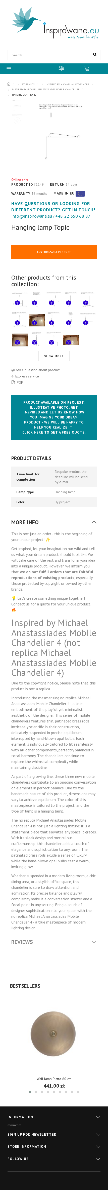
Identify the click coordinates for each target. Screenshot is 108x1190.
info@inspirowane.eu (32, 216)
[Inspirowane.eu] (54, 23)
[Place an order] (89, 68)
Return (57, 184)
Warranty (20, 193)
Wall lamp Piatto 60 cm (54, 1079)
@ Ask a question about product (35, 370)
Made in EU (64, 193)
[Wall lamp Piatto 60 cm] (54, 1034)
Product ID (22, 184)
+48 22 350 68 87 (72, 216)
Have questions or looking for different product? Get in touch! (53, 207)
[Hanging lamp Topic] (17, 105)
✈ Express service (25, 376)
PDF (20, 382)
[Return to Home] (9, 84)
